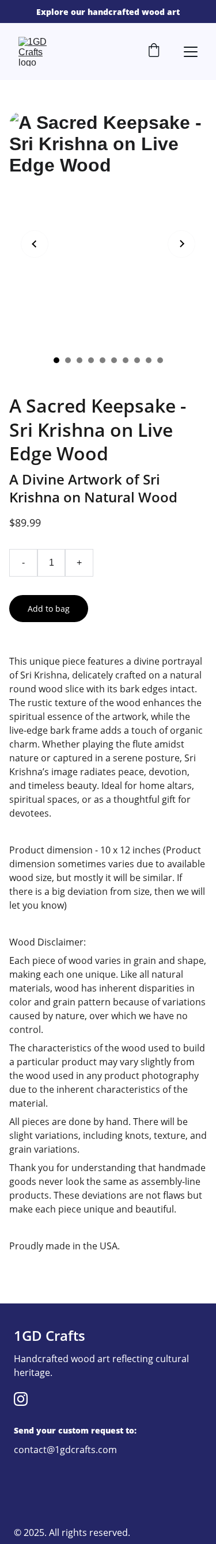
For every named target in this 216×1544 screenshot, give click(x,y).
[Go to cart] (153, 51)
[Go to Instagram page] (21, 1399)
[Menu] (191, 52)
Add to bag (49, 608)
